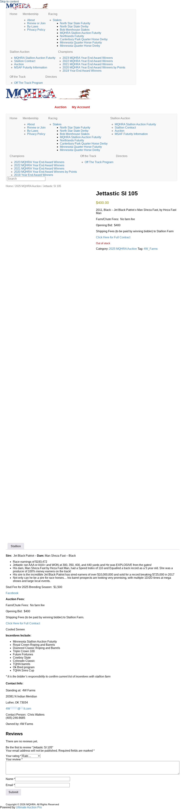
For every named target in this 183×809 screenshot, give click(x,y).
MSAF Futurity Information (30, 67)
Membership (30, 14)
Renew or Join (36, 23)
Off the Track (18, 76)
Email (10, 785)
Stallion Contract (24, 61)
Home (13, 14)
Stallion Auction (19, 51)
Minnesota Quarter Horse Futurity (81, 42)
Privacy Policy (36, 29)
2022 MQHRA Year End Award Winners (88, 61)
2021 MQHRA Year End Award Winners (88, 64)
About (31, 20)
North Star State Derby (74, 26)
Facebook (12, 593)
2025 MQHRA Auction (28, 186)
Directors (51, 76)
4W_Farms (151, 248)
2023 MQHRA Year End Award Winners (88, 57)
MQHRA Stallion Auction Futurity (80, 32)
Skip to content (9, 1)
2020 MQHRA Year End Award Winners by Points (94, 67)
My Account (81, 107)
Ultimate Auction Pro (29, 807)
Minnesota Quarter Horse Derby (80, 45)
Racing (52, 14)
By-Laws (32, 26)
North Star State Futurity (75, 23)
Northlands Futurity (72, 36)
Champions (65, 51)
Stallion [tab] (16, 546)
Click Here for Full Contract (113, 237)
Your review (14, 759)
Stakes (57, 20)
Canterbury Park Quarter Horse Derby (84, 39)
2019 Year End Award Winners (82, 70)
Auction (19, 64)
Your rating (13, 755)
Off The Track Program (28, 82)
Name (10, 778)
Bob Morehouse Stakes (75, 29)
